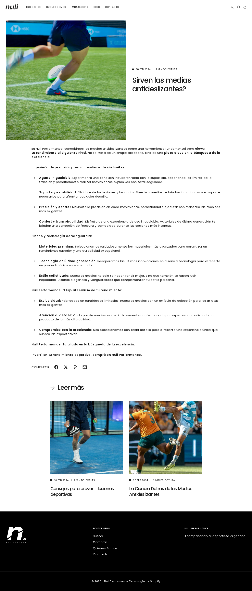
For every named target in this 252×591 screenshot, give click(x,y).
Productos (33, 7)
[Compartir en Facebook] (56, 367)
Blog (97, 7)
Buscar (98, 536)
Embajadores (80, 7)
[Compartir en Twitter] (65, 367)
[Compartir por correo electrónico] (84, 367)
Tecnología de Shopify (145, 581)
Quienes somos (56, 7)
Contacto (112, 7)
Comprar (100, 542)
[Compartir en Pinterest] (75, 367)
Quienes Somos (105, 548)
